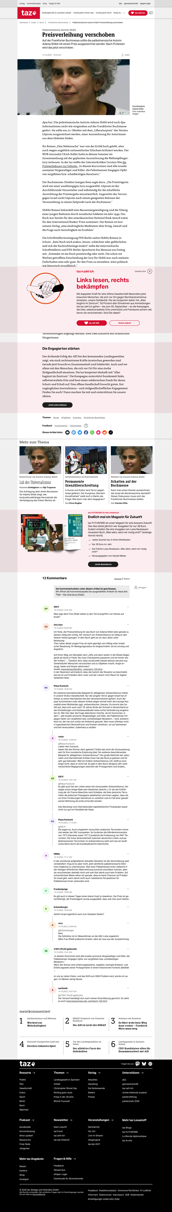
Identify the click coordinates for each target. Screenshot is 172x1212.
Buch (42, 22)
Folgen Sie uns (127, 1064)
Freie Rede (24, 1144)
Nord (21, 1105)
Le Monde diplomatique (134, 1136)
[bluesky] (144, 1065)
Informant (93, 1194)
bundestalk (25, 1127)
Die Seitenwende (96, 1088)
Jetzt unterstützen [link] (57, 405)
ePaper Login (60, 1174)
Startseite (23, 22)
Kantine (23, 1170)
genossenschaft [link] (131, 3)
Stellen (91, 1092)
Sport (22, 1096)
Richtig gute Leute (63, 1092)
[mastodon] (138, 1065)
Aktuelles (92, 1079)
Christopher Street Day (65, 1088)
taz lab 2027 (94, 1144)
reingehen (24, 1148)
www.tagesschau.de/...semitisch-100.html (86, 1001)
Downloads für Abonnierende (68, 1178)
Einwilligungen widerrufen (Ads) (103, 1199)
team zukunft (60, 1127)
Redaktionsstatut (108, 1190)
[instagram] (150, 1065)
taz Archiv (127, 1140)
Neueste (118, 579)
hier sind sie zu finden (73, 594)
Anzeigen (24, 1179)
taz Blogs (127, 1127)
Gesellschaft (25, 1088)
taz (27, 1064)
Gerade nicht (140, 271)
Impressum (118, 1194)
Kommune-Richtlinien (129, 1190)
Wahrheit (23, 1109)
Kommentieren (61, 426)
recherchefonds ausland (134, 1092)
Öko (21, 1084)
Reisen (22, 1166)
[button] (151, 13)
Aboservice (59, 1170)
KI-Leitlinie (145, 1190)
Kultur (33, 22)
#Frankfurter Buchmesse (94, 417)
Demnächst (93, 1127)
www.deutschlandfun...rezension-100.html (81, 669)
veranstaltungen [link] (34, 3)
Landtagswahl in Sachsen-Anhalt (67, 1081)
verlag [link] (22, 3)
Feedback (59, 1165)
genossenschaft (130, 1084)
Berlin (22, 1101)
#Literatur (77, 417)
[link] (57, 13)
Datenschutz (105, 1194)
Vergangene (94, 1139)
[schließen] (150, 271)
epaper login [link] (145, 3)
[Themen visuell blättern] (124, 13)
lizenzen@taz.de (39, 1194)
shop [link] (45, 3)
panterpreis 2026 (130, 1101)
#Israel (56, 417)
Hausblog (93, 1084)
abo (124, 1079)
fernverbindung (27, 1131)
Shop (22, 1175)
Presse (91, 1096)
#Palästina (66, 417)
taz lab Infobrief (61, 1139)
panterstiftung (129, 1096)
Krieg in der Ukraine (64, 1096)
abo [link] (120, 3)
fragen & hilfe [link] (54, 3)
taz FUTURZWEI (130, 1132)
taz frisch (58, 1131)
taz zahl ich (127, 1088)
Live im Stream (95, 1135)
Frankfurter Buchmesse (58, 22)
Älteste (127, 579)
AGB (127, 1194)
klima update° (26, 1135)
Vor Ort (91, 1131)
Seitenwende (137, 1194)
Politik (22, 1079)
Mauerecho (25, 1139)
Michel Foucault (62, 1101)
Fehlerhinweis (76, 426)
